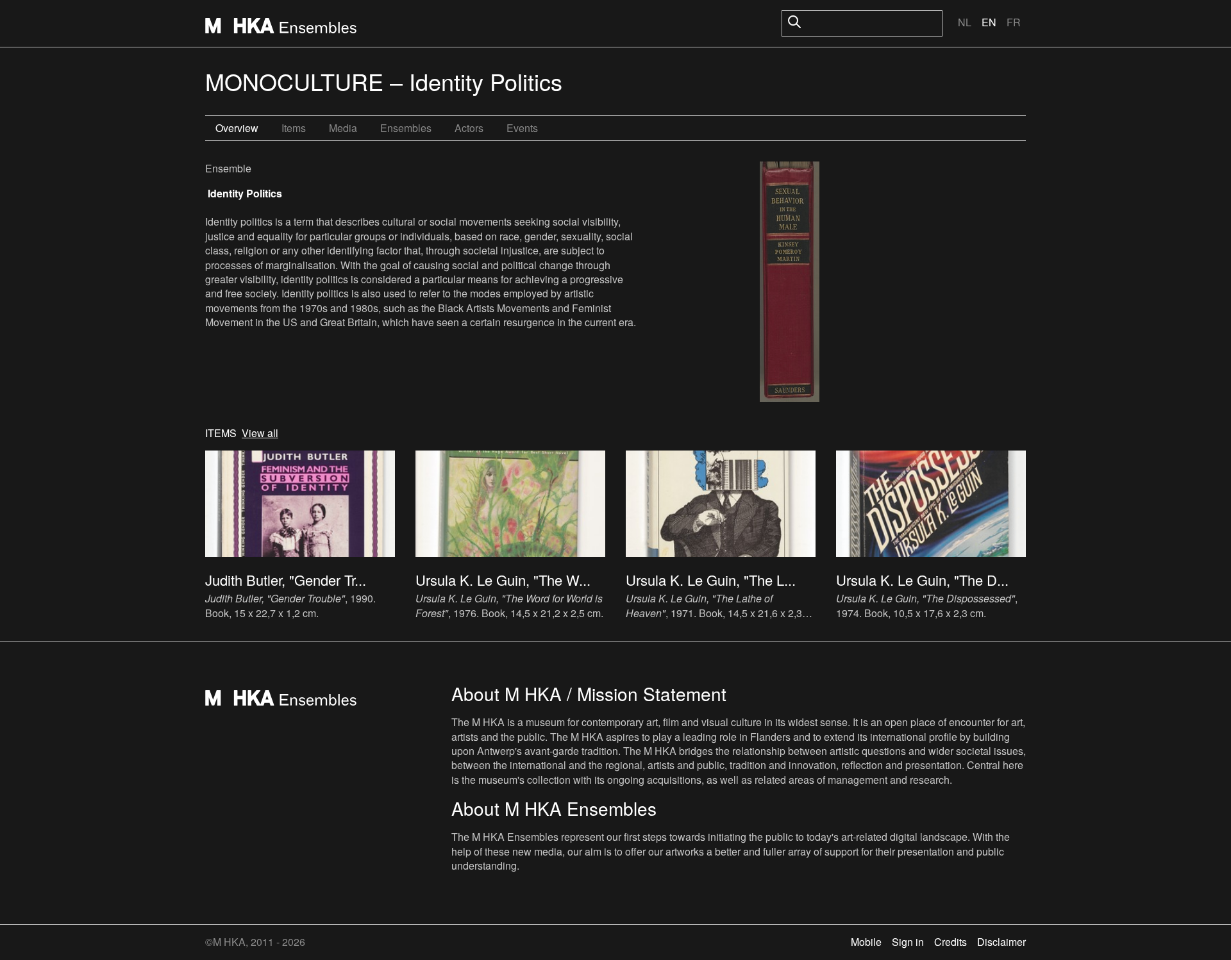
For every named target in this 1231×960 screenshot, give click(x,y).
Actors (469, 127)
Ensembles (405, 127)
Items (293, 127)
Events (522, 127)
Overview (236, 127)
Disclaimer (1001, 941)
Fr (1014, 22)
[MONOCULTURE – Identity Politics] (789, 283)
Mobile (866, 941)
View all (260, 433)
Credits (950, 941)
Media (343, 127)
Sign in (908, 941)
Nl (964, 22)
